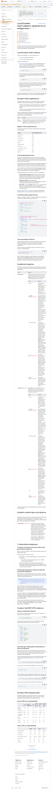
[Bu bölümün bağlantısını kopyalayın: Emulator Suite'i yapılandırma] (40, 98)
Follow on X (29, 765)
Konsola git (44, 1)
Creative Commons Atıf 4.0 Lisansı (34, 751)
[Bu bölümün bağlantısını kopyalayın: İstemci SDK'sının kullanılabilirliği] (38, 701)
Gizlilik (19, 787)
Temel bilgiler (9, 6)
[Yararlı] (44, 19)
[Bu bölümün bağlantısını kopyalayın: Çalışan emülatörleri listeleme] (37, 611)
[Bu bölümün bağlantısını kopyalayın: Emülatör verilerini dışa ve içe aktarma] (18, 514)
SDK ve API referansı (18, 763)
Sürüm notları (41, 766)
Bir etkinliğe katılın (30, 768)
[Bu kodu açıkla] (43, 69)
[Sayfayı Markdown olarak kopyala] (34, 28)
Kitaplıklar (16, 766)
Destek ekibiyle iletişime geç (43, 761)
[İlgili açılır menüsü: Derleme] (27, 6)
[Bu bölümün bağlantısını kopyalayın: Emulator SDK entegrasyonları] (41, 693)
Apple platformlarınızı (24, 190)
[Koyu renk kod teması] (44, 69)
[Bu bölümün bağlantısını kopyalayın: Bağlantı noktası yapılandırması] (38, 126)
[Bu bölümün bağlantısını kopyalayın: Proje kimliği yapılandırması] (35, 155)
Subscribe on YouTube (30, 766)
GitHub (16, 768)
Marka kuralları (41, 768)
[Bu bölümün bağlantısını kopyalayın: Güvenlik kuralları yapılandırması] (39, 195)
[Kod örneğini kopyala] (46, 69)
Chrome (16, 778)
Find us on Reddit (29, 763)
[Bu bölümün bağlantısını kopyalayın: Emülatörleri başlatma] (35, 264)
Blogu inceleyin (29, 761)
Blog (40, 1)
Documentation (5, 4)
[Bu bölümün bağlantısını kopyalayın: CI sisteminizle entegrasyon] (39, 544)
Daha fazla (12, 1)
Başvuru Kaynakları (38, 6)
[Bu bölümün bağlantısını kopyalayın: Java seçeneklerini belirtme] (36, 239)
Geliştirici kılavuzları (18, 761)
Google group (41, 765)
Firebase (18, 19)
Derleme (24, 6)
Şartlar (16, 787)
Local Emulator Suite (15, 4)
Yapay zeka (17, 6)
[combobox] (22, 1)
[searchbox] (7, 10)
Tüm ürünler (17, 783)
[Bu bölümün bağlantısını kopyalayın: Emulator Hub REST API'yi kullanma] (44, 608)
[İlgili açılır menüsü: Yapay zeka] (20, 6)
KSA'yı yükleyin (23, 63)
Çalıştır (30, 6)
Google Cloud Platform (19, 781)
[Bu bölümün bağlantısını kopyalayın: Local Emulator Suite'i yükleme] (41, 52)
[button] (6, 16)
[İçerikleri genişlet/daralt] (23, 31)
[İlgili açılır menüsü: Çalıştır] (33, 6)
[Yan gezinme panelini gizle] (12, 788)
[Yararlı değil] (46, 19)
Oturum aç (50, 1)
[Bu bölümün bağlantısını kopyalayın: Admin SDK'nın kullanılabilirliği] (37, 725)
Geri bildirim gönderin (42, 23)
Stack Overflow (41, 763)
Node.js (20, 57)
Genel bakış (3, 6)
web (33, 190)
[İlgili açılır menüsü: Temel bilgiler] (13, 6)
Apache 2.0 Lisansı (18, 752)
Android (29, 190)
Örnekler (44, 6)
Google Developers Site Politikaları (38, 752)
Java (20, 59)
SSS (39, 770)
